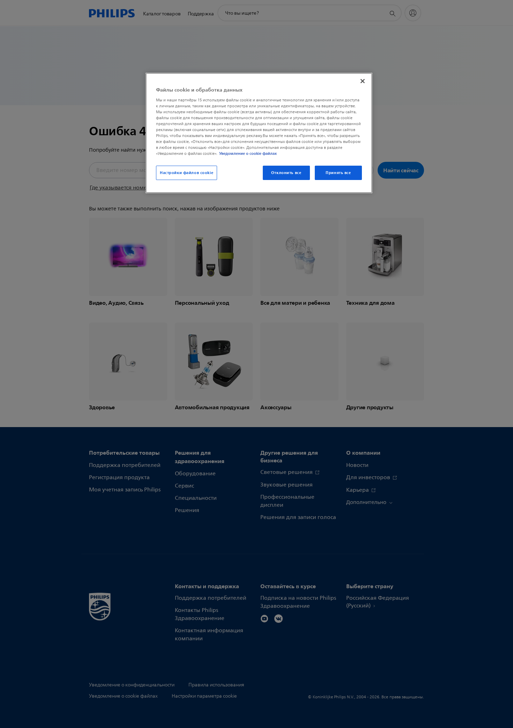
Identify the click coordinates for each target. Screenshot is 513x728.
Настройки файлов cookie (186, 172)
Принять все (338, 172)
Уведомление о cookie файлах (248, 153)
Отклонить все (286, 172)
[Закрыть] (362, 81)
